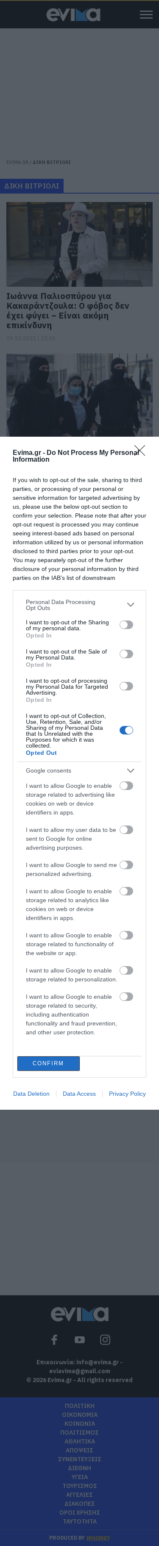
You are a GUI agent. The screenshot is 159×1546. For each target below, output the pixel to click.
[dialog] (79, 773)
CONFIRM (48, 1063)
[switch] (126, 625)
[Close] (142, 453)
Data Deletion (31, 1093)
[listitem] (79, 605)
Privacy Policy (127, 1093)
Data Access (79, 1093)
